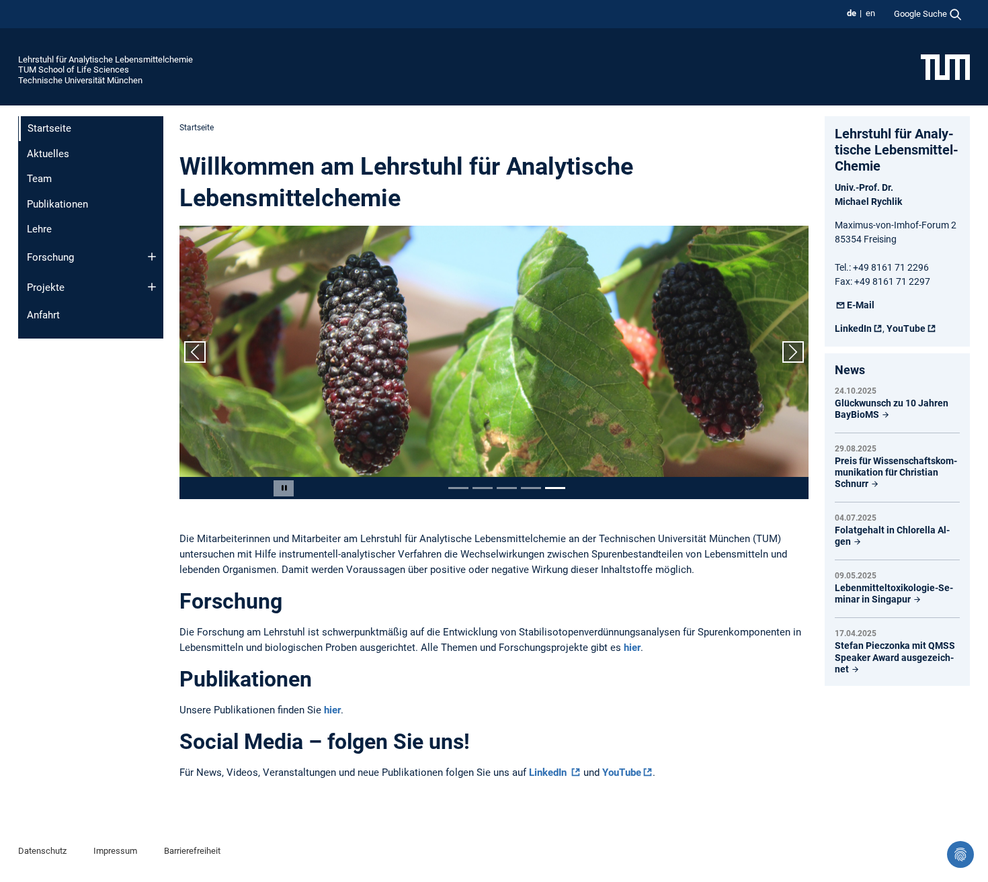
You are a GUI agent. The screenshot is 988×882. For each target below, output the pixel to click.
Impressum (115, 851)
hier (632, 648)
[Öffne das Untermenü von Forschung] (152, 257)
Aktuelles (48, 154)
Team (39, 179)
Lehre (39, 229)
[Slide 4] (531, 488)
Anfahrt (43, 315)
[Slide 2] (482, 488)
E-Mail (860, 305)
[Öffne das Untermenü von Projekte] (152, 287)
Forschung (50, 257)
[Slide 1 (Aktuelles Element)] (458, 488)
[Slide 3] (507, 488)
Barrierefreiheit (192, 851)
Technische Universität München (80, 80)
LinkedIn (549, 772)
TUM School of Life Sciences (73, 69)
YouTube (621, 772)
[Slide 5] (555, 488)
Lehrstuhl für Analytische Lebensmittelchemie (105, 59)
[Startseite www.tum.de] (945, 66)
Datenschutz (42, 851)
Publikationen (57, 204)
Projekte (46, 287)
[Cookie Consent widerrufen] (960, 854)
